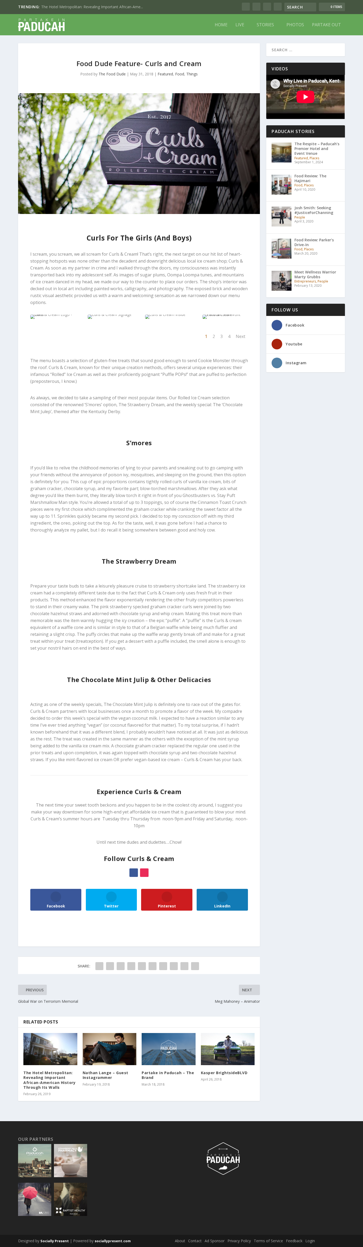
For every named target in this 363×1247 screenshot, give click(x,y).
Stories (265, 25)
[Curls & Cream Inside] (165, 314)
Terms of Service (268, 1241)
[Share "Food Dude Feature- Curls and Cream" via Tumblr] (131, 966)
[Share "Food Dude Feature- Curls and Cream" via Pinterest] (142, 966)
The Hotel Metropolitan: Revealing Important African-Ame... (92, 6)
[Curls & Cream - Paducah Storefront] (225, 314)
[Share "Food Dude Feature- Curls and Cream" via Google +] (120, 966)
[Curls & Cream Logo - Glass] (53, 314)
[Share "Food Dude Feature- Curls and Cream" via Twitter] (110, 966)
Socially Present (54, 1241)
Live (239, 25)
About (180, 1241)
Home (221, 25)
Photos (295, 25)
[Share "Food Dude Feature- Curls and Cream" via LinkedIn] (152, 966)
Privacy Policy (239, 1241)
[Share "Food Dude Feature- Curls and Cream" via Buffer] (163, 966)
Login (310, 1241)
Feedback (294, 1241)
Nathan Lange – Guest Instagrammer (105, 1075)
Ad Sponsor (215, 1241)
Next (240, 336)
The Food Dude (112, 73)
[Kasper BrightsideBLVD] (228, 1049)
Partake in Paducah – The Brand (168, 1075)
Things (192, 73)
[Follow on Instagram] (144, 872)
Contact (195, 1241)
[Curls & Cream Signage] (110, 314)
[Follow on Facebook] (133, 872)
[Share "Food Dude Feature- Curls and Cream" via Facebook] (99, 966)
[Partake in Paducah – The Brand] (169, 1049)
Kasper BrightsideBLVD (224, 1072)
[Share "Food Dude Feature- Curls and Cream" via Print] (195, 966)
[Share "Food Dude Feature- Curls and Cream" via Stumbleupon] (173, 966)
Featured (165, 73)
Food (179, 73)
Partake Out (326, 25)
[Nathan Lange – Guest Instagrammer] (110, 1049)
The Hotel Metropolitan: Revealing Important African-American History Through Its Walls (49, 1080)
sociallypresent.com (113, 1241)
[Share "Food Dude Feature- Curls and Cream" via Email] (184, 966)
